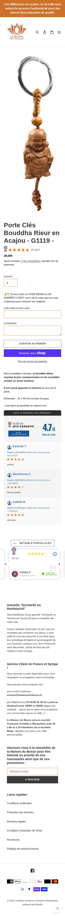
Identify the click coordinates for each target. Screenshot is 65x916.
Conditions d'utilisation (19, 803)
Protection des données (20, 812)
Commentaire (10, 323)
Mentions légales (16, 821)
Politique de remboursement (23, 848)
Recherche (13, 839)
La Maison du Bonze (24, 901)
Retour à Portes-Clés (35, 543)
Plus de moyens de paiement (32, 361)
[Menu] (59, 32)
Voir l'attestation (18, 433)
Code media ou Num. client (16, 308)
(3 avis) (35, 249)
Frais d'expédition (31, 261)
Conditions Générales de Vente (24, 830)
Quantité (8, 276)
